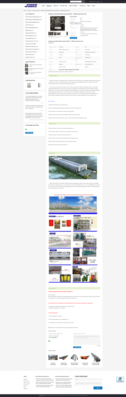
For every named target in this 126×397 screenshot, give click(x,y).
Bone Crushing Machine (30, 27)
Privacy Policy (41, 395)
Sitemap (25, 388)
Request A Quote (92, 1)
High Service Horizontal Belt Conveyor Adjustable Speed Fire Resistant (64, 364)
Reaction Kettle (29, 54)
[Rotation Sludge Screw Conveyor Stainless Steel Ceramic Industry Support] (95, 357)
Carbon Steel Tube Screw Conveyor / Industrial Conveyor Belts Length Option (85, 364)
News (88, 5)
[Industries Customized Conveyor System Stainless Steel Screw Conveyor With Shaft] (53, 357)
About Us (56, 5)
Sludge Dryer (28, 30)
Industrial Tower (29, 57)
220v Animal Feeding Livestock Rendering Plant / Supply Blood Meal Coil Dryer (45, 383)
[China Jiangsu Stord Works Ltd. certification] (29, 85)
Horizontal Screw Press (30, 41)
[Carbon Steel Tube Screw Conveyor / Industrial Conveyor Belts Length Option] (85, 357)
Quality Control (73, 5)
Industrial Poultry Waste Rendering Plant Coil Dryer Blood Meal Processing (44, 386)
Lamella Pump (28, 25)
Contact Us (82, 5)
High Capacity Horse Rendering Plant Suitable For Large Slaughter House (63, 383)
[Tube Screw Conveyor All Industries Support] (26, 65)
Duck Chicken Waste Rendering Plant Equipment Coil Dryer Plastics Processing (45, 379)
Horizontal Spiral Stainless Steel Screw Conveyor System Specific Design (74, 364)
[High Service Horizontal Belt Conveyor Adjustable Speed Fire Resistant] (63, 357)
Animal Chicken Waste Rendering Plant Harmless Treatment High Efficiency (64, 386)
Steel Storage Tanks (30, 52)
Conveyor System (36, 10)
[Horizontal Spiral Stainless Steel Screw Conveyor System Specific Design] (74, 357)
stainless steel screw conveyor (64, 327)
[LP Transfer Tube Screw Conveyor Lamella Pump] (26, 73)
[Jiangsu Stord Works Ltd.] (31, 6)
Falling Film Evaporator (30, 46)
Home (43, 5)
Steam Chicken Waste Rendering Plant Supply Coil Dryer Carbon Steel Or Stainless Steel (64, 379)
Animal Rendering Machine (31, 22)
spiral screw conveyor (54, 327)
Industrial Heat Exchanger (31, 49)
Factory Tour (63, 5)
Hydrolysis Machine (29, 33)
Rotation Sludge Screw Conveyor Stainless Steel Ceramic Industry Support (96, 364)
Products (49, 5)
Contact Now (73, 37)
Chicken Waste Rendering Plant (32, 19)
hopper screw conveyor (74, 327)
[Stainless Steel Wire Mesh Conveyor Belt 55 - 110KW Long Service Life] (57, 23)
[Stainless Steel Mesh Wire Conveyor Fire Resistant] (26, 69)
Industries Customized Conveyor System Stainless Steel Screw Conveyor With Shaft (53, 364)
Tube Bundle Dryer (29, 38)
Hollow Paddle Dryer (30, 35)
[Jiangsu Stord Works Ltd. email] (27, 129)
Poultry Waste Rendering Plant (32, 16)
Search (83, 1)
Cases (93, 5)
